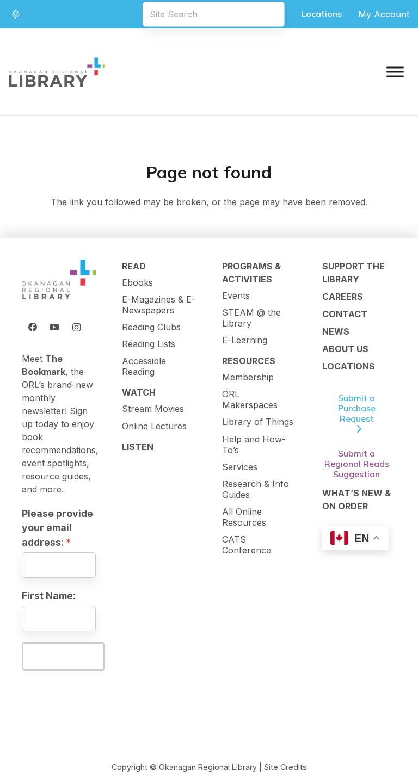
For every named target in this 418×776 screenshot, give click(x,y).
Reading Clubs (151, 327)
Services (239, 466)
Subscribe (63, 656)
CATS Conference (246, 545)
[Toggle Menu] (395, 71)
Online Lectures (154, 426)
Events (236, 295)
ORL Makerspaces (250, 399)
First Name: (49, 595)
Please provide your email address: (57, 528)
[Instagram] (76, 327)
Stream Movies (153, 408)
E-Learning (244, 340)
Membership (248, 377)
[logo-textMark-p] (57, 72)
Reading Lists (148, 343)
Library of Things (257, 421)
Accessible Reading (144, 366)
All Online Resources (244, 517)
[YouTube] (54, 327)
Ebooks (137, 282)
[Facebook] (33, 327)
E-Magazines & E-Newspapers (158, 305)
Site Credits (285, 767)
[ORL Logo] (59, 280)
